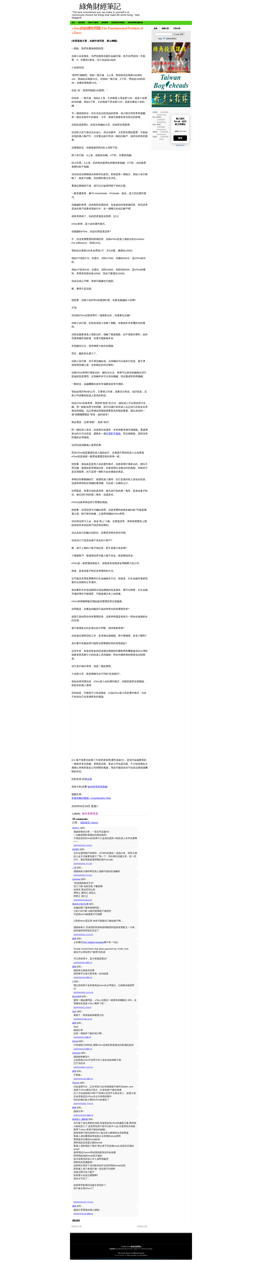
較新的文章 (77, 1226)
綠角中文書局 (93, 22)
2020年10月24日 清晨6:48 (83, 1115)
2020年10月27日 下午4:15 (83, 1202)
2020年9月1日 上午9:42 (82, 1007)
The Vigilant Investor (93, 942)
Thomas (76, 1083)
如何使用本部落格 (118, 22)
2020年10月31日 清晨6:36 (83, 1214)
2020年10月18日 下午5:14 (83, 1104)
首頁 (73, 22)
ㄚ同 (74, 867)
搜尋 (155, 28)
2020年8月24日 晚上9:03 (83, 900)
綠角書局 (105, 22)
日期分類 (176, 28)
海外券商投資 (90, 813)
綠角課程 (81, 22)
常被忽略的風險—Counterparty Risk (91, 798)
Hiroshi (75, 1041)
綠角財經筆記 (99, 6)
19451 (155, 137)
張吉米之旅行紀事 (80, 904)
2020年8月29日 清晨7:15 (83, 963)
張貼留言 (76, 1220)
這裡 (89, 779)
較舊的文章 (142, 1226)
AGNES (75, 849)
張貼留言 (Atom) (89, 822)
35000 (155, 112)
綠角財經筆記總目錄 (135, 22)
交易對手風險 (113, 433)
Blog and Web (131, 1255)
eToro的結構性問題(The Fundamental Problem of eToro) (107, 30)
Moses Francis (138, 1253)
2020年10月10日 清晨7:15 (83, 1079)
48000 (155, 132)
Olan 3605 (157, 125)
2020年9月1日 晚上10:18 (83, 1019)
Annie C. (76, 828)
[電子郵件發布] (129, 806)
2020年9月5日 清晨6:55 (82, 1037)
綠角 (74, 938)
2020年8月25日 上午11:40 (83, 935)
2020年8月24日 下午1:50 (83, 864)
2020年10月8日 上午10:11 (83, 1067)
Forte (123, 1253)
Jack (74, 1011)
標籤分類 (165, 28)
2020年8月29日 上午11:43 (83, 992)
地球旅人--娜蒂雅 (80, 1119)
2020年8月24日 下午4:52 (83, 875)
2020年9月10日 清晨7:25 (83, 1049)
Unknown (76, 879)
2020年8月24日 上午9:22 (83, 845)
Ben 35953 (157, 117)
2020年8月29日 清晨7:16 (83, 977)
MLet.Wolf (76, 996)
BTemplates (143, 1255)
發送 (180, 138)
